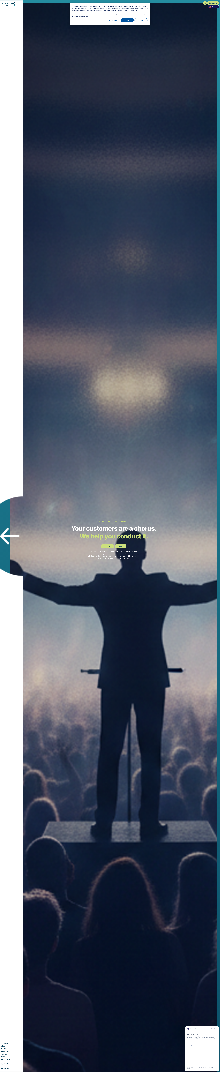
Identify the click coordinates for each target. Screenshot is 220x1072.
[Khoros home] (11, 4)
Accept (127, 20)
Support (214, 3)
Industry (4, 1049)
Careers (4, 1054)
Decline (141, 20)
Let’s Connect (6, 1059)
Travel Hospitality (11, 1064)
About (3, 1046)
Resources (5, 1051)
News (3, 1057)
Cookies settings (113, 20)
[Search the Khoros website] (205, 3)
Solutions (4, 1043)
